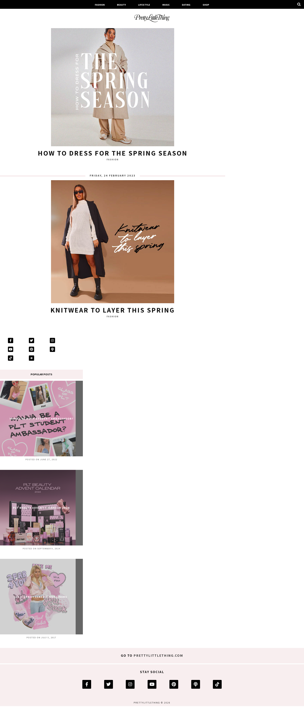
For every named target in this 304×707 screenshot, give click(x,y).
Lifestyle (144, 4)
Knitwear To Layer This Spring (112, 309)
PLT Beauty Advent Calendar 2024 (41, 508)
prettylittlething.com (158, 655)
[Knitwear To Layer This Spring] (112, 242)
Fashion (100, 4)
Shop (206, 4)
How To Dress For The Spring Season (113, 153)
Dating (186, 4)
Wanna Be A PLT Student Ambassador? (41, 418)
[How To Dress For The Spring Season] (112, 85)
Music (166, 4)
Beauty (121, 4)
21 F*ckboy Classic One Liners (41, 597)
